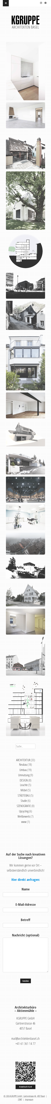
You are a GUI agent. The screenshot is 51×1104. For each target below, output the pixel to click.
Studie (24, 801)
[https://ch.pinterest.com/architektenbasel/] (45, 2)
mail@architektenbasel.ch (25, 1038)
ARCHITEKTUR (23, 760)
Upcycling (23, 811)
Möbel (24, 790)
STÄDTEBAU (24, 795)
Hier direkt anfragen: (25, 879)
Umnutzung (23, 775)
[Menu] (6, 3)
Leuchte (24, 785)
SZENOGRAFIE (24, 806)
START (20, 1099)
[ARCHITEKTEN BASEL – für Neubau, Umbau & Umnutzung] (25, 22)
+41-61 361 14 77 (26, 1043)
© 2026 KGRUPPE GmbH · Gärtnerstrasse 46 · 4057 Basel (24, 1096)
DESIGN (24, 780)
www (23, 822)
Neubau (23, 764)
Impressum (29, 1099)
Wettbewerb (24, 816)
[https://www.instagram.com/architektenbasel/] (41, 2)
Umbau (23, 770)
